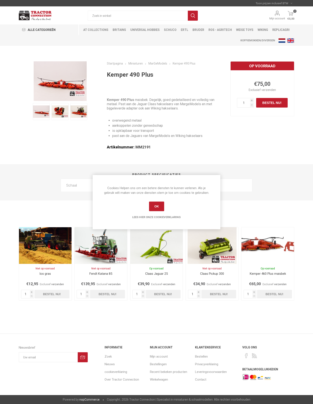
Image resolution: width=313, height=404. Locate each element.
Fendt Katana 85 (100, 274)
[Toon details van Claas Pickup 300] (212, 245)
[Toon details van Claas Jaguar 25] (156, 245)
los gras (45, 274)
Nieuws (110, 364)
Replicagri (281, 30)
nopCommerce (89, 399)
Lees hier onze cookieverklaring (156, 217)
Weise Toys (244, 30)
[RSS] (254, 355)
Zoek (193, 16)
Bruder (198, 30)
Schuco (170, 30)
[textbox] (138, 16)
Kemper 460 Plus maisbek (268, 274)
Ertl (184, 30)
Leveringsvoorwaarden (211, 372)
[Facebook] (246, 355)
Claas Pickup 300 (212, 274)
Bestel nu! (271, 103)
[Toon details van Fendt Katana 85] (101, 245)
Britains (119, 30)
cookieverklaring (116, 372)
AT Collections (95, 30)
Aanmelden (83, 357)
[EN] (290, 40)
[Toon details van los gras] (45, 245)
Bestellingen (158, 364)
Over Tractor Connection (122, 379)
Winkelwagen (159, 379)
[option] (41, 111)
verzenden (268, 90)
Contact (200, 379)
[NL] (282, 40)
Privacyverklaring (206, 364)
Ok (156, 206)
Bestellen (201, 356)
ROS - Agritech (220, 30)
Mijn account (277, 18)
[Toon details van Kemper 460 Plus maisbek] (267, 245)
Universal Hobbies (145, 30)
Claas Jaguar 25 (156, 274)
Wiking (263, 30)
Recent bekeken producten (168, 372)
